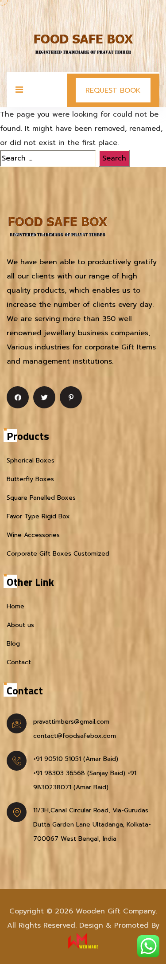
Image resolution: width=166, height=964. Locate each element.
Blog (13, 643)
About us (20, 625)
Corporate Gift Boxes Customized (58, 553)
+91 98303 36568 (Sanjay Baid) (79, 773)
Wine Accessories (33, 535)
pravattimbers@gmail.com (71, 721)
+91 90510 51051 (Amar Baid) (75, 759)
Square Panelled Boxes (41, 497)
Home (15, 606)
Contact (19, 662)
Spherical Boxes (30, 460)
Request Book (113, 90)
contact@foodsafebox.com (74, 736)
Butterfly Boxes (30, 479)
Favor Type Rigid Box (38, 516)
